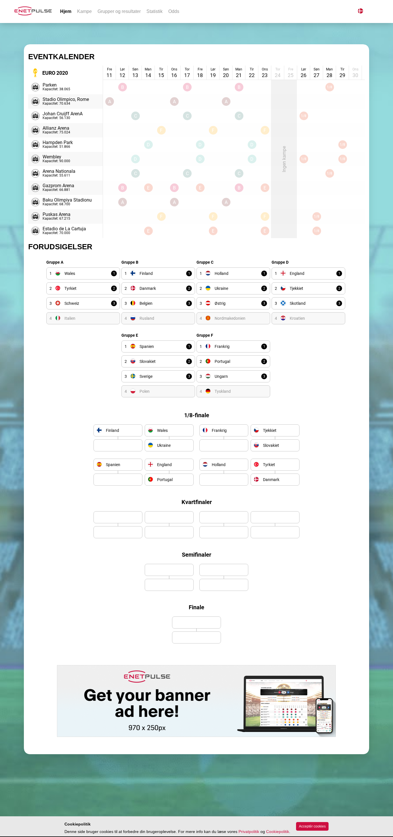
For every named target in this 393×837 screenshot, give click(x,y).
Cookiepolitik (277, 831)
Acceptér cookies (312, 826)
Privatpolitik (249, 831)
